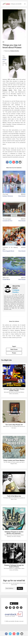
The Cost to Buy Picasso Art (14, 425)
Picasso (4, 59)
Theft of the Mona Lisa (14, 496)
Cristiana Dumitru (14, 51)
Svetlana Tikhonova (8, 196)
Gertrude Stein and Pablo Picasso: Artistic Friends (14, 389)
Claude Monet (6, 279)
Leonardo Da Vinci (7, 220)
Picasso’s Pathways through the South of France (14, 566)
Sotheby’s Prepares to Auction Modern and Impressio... (14, 532)
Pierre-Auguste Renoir (8, 251)
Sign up (20, 588)
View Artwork (21, 196)
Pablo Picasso (14, 349)
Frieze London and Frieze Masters (14, 460)
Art (3, 42)
